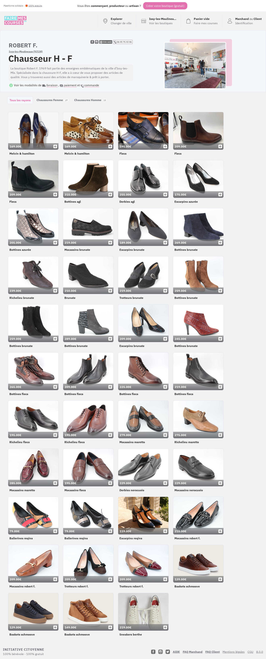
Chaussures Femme (52, 100)
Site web (106, 41)
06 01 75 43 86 (124, 41)
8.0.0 (259, 652)
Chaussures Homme (90, 100)
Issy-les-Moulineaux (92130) (26, 51)
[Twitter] (168, 652)
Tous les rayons (20, 100)
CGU (250, 652)
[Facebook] (153, 652)
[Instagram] (160, 652)
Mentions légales (234, 652)
